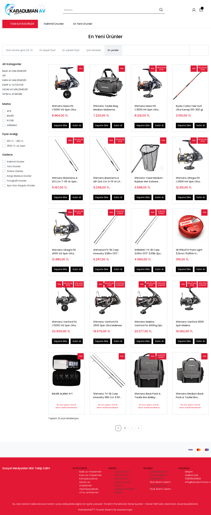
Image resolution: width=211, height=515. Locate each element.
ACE (9, 111)
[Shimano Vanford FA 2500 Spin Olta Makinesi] (108, 298)
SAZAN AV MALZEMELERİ (15, 89)
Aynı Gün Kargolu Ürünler (21, 185)
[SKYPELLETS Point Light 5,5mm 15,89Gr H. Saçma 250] (190, 227)
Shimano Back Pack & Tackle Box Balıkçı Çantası (148, 395)
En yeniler (113, 50)
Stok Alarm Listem (160, 482)
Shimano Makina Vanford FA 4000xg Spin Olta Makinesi (149, 323)
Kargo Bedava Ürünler (19, 176)
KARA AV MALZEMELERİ (14, 80)
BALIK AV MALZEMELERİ (14, 71)
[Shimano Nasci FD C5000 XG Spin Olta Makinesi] (66, 83)
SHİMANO (12, 125)
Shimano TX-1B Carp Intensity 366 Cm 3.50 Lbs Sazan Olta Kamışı (106, 395)
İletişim (189, 471)
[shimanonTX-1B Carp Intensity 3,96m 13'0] (108, 227)
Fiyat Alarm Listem (160, 489)
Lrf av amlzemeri (89, 492)
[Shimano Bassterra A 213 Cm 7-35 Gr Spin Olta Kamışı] (66, 155)
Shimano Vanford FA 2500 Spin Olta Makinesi (107, 323)
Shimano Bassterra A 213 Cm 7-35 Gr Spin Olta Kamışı (64, 180)
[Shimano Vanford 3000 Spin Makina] (190, 298)
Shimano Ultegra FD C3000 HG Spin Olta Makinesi (188, 180)
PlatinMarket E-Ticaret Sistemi (95, 509)
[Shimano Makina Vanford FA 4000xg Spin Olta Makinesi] (149, 298)
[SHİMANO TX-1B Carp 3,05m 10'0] (149, 227)
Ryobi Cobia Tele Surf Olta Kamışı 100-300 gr (189, 107)
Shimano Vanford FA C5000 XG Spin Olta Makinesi (64, 323)
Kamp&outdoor (88, 478)
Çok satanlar (93, 50)
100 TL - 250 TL (15, 141)
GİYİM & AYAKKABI (12, 94)
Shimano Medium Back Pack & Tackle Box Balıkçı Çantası (189, 395)
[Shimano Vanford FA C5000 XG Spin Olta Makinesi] (66, 298)
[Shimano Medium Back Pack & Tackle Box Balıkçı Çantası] (190, 370)
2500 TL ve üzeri (16, 145)
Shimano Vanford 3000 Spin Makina (190, 323)
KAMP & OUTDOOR (12, 84)
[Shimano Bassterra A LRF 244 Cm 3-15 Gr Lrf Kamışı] (108, 155)
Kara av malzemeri (90, 475)
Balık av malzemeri (90, 471)
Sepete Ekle (60, 125)
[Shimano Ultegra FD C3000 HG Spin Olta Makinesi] (190, 155)
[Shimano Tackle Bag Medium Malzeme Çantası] (108, 83)
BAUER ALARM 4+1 (62, 393)
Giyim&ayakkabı (88, 489)
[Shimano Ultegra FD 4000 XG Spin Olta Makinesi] (66, 227)
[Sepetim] (201, 10)
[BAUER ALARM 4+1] (66, 370)
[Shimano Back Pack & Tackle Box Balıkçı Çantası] (149, 370)
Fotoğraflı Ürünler (17, 180)
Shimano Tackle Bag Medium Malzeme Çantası (105, 108)
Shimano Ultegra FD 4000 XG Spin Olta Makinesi (64, 251)
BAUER (10, 115)
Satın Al (77, 125)
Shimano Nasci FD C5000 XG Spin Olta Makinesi (64, 108)
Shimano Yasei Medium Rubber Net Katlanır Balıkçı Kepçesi (149, 180)
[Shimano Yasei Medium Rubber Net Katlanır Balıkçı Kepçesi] (149, 155)
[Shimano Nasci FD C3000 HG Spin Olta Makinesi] (149, 83)
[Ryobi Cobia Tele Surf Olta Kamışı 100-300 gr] (190, 83)
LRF (4, 75)
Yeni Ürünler (14, 166)
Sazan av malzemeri (85, 483)
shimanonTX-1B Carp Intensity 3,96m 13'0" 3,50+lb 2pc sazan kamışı (106, 251)
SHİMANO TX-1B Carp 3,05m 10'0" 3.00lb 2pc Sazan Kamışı (148, 251)
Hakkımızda (191, 475)
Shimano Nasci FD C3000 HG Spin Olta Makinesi (146, 108)
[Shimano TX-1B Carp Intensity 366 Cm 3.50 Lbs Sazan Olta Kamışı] (108, 370)
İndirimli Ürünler (15, 161)
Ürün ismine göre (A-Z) (19, 50)
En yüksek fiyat (70, 50)
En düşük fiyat (48, 50)
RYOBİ (10, 120)
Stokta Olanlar (15, 171)
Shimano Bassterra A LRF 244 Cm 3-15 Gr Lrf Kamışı (106, 180)
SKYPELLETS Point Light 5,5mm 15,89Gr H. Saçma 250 (189, 251)
